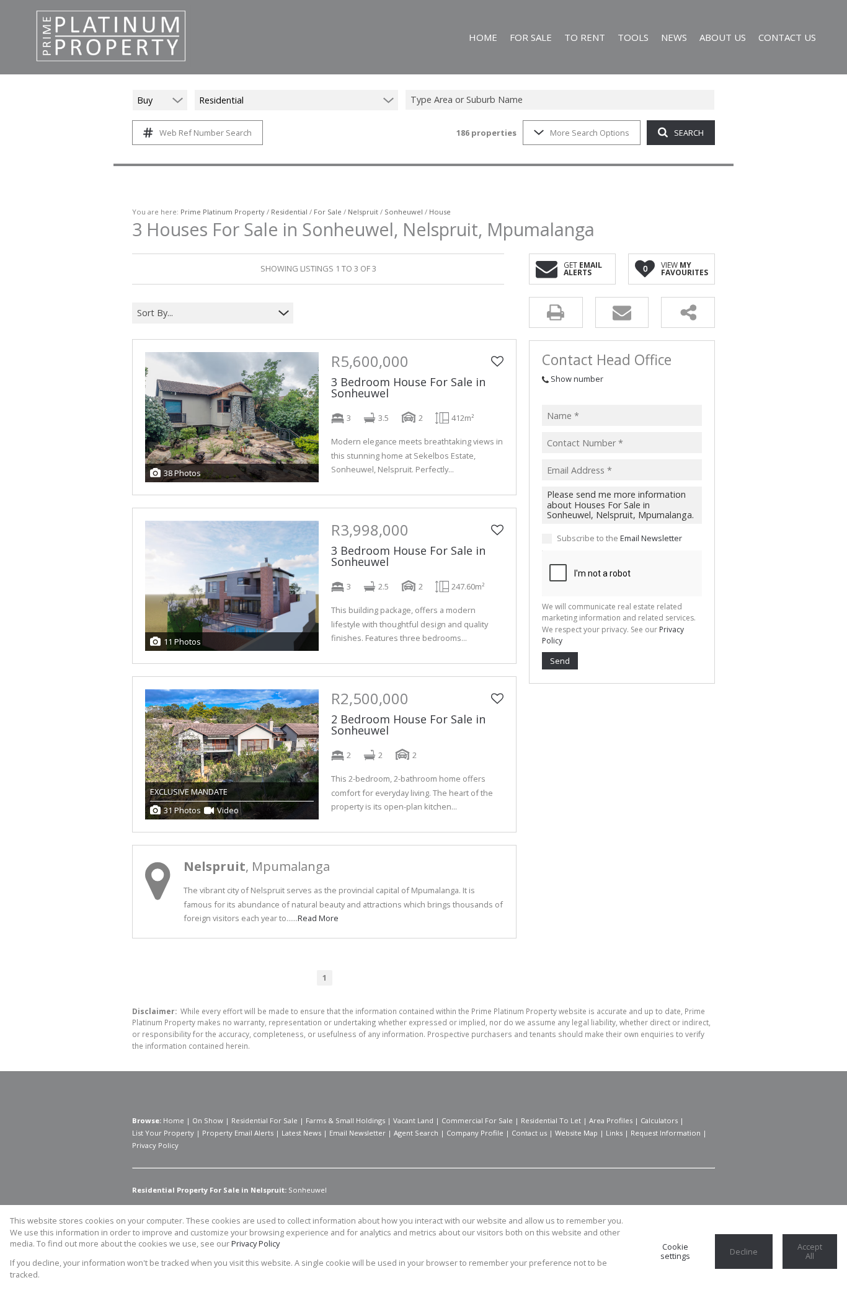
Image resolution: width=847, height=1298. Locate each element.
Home (173, 1120)
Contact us (529, 1132)
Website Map (576, 1132)
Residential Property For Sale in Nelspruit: (209, 1189)
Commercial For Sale (477, 1120)
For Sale (328, 211)
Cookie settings (675, 1251)
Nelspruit (363, 211)
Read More (318, 918)
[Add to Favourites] (497, 361)
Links (614, 1132)
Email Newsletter (651, 538)
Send (560, 660)
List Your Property (163, 1132)
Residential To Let (551, 1120)
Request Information (666, 1132)
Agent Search (416, 1132)
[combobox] (561, 100)
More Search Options (589, 132)
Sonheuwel (403, 211)
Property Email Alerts (237, 1132)
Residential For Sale (264, 1120)
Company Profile (474, 1132)
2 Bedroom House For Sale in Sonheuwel (408, 724)
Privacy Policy (155, 1145)
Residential (289, 211)
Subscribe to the (619, 538)
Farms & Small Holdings (345, 1120)
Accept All (809, 1251)
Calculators (659, 1120)
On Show (207, 1120)
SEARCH (689, 132)
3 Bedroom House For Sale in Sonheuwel (408, 387)
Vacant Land (413, 1120)
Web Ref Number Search (205, 132)
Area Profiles (610, 1120)
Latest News (301, 1132)
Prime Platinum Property (222, 211)
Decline (744, 1251)
